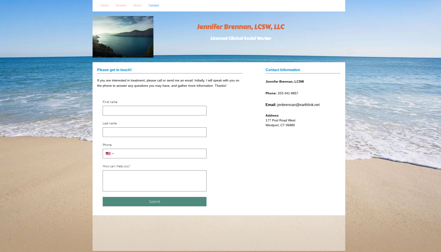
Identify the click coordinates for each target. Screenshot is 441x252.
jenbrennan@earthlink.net (298, 105)
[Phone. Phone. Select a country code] (110, 153)
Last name (110, 123)
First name (110, 102)
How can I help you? (116, 166)
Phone (107, 145)
